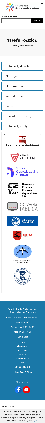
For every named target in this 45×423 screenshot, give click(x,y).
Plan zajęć (12, 76)
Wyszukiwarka (9, 16)
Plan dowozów (14, 86)
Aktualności (22, 346)
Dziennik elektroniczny (19, 116)
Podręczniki (12, 106)
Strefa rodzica (23, 358)
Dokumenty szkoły (16, 126)
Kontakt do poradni (17, 96)
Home (14, 45)
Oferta (22, 354)
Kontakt (22, 362)
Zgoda (36, 420)
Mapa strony (8, 406)
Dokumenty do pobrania (20, 66)
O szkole (22, 350)
